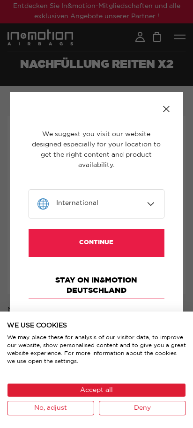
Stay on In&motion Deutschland (96, 285)
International (77, 203)
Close (166, 109)
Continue (96, 242)
